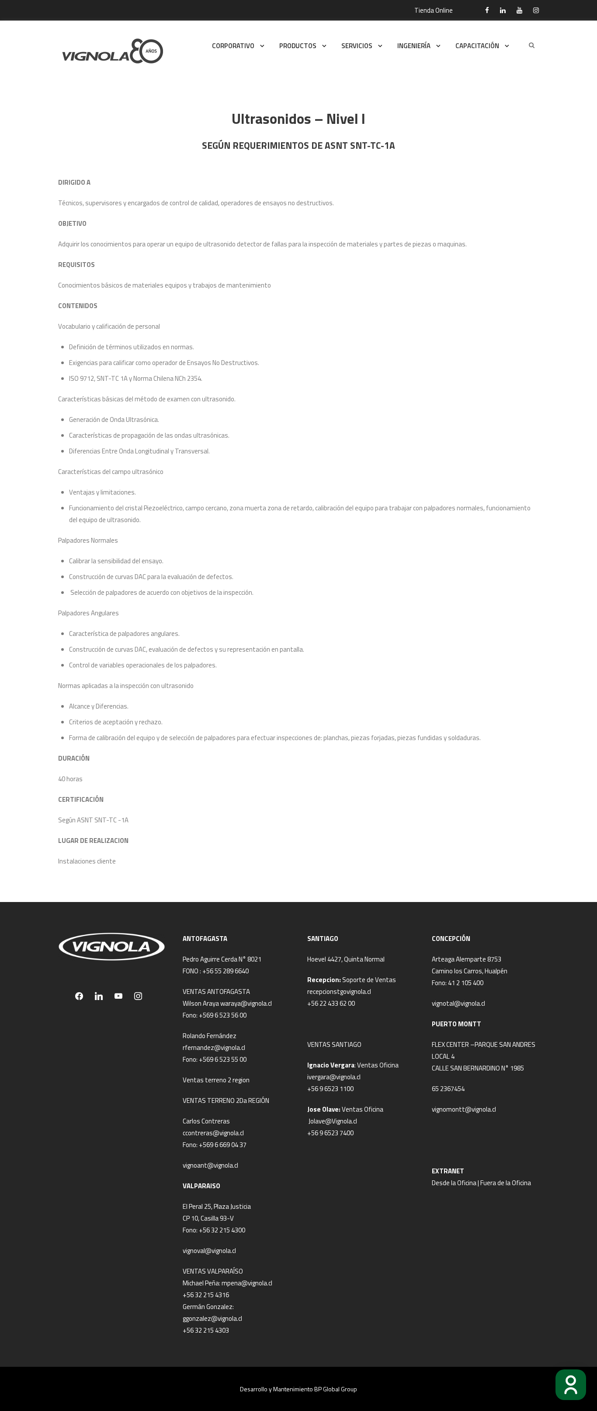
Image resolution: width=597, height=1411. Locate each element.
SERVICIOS (356, 46)
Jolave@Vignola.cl (333, 1121)
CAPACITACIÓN (477, 46)
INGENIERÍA (413, 46)
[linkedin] (503, 10)
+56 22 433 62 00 (331, 1003)
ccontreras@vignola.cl (213, 1133)
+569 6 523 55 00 (222, 1059)
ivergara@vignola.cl (334, 1077)
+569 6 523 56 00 (222, 1015)
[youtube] (519, 10)
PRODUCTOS (297, 46)
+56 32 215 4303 (206, 1330)
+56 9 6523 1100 (330, 1089)
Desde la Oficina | (456, 1183)
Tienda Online (433, 10)
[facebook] (487, 10)
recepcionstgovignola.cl (339, 991)
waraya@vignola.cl (246, 1003)
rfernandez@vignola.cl (214, 1047)
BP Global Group (335, 1388)
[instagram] (536, 10)
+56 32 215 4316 (206, 1295)
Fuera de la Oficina (505, 1183)
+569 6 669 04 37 (222, 1145)
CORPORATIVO (233, 46)
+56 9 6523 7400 (330, 1133)
